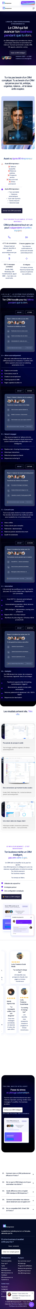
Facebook (4, 1287)
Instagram (4, 1289)
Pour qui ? (4, 1263)
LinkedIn (4, 1292)
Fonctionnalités (6, 1261)
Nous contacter (13, 1246)
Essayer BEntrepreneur (28, 3)
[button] (33, 8)
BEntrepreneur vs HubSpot (7, 1274)
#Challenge (22, 1263)
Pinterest (4, 1296)
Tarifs (3, 1266)
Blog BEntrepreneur (24, 1271)
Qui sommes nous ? (24, 1261)
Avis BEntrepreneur (24, 1273)
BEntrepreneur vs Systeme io (7, 1278)
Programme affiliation (25, 1266)
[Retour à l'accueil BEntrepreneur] (7, 2)
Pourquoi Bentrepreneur (6, 1269)
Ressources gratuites (25, 1268)
